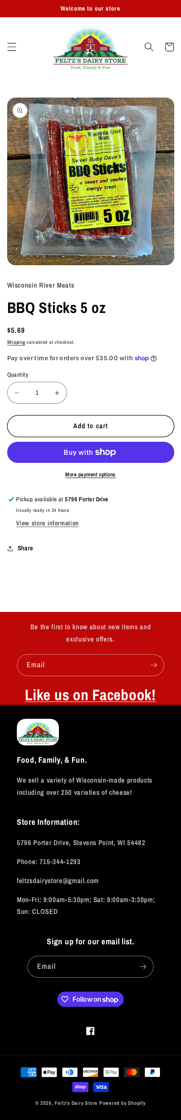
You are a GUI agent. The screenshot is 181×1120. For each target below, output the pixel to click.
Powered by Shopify (122, 1102)
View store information (47, 523)
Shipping (16, 342)
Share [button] (25, 548)
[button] (11, 47)
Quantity (18, 374)
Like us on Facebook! (90, 695)
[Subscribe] (154, 665)
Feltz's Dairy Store (76, 1102)
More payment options (90, 474)
